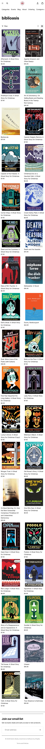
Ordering (31, 9)
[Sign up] (40, 730)
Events (13, 9)
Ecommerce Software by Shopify (29, 739)
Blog (19, 9)
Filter (6, 26)
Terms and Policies (22, 743)
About (24, 9)
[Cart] (42, 3)
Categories (5, 9)
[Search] (7, 3)
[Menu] (2, 3)
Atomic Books (14, 739)
